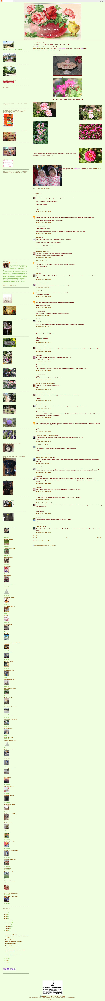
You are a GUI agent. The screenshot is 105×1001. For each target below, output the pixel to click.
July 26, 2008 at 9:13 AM (43, 307)
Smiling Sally (7, 758)
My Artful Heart (39, 300)
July (7, 930)
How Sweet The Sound (9, 585)
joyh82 (37, 290)
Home (67, 537)
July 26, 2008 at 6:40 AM (43, 279)
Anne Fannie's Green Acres (11, 896)
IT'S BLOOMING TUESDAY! (11, 947)
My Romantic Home (9, 697)
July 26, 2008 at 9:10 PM (43, 400)
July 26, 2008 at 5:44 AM (43, 233)
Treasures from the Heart (10, 740)
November (8, 922)
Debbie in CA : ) (40, 526)
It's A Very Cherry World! (10, 768)
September (8, 926)
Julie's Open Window (9, 841)
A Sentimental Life (8, 557)
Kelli (37, 273)
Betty (37, 487)
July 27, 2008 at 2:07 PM (43, 431)
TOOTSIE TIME (7, 575)
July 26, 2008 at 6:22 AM (43, 270)
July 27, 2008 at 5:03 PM (43, 441)
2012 (5, 910)
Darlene (38, 237)
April (7, 962)
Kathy (37, 355)
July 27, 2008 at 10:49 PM (44, 463)
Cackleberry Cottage (9, 795)
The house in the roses (10, 859)
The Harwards (7, 868)
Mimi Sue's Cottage (9, 822)
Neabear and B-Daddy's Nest (11, 850)
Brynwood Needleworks (10, 526)
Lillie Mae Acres (8, 728)
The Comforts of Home (9, 749)
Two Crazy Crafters (8, 786)
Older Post (99, 537)
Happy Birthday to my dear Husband (14, 945)
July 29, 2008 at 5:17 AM (43, 523)
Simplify (6, 633)
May (7, 960)
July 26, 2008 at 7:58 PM (43, 370)
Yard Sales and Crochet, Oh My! (12, 642)
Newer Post (35, 537)
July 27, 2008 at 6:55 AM (43, 417)
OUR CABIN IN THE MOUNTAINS (13, 954)
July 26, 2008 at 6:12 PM (43, 361)
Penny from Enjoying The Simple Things (46, 435)
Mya (37, 517)
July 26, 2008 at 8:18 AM (43, 287)
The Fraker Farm (8, 624)
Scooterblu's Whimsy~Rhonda (43, 392)
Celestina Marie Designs (10, 679)
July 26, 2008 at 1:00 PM (43, 351)
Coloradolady (7, 777)
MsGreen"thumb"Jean (9, 871)
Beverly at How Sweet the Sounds (41, 48)
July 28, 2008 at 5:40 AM (43, 483)
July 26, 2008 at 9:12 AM (43, 296)
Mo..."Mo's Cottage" (41, 444)
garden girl (38, 403)
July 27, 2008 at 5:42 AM (43, 408)
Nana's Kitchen (8, 884)
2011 (5, 912)
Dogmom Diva (7, 566)
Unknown (38, 215)
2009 (5, 916)
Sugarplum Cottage (41, 345)
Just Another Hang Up (9, 606)
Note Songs (7, 588)
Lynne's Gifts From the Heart (11, 706)
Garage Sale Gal (8, 652)
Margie (37, 466)
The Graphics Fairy (9, 536)
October (8, 924)
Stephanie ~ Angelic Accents (43, 502)
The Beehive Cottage (9, 597)
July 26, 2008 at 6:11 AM (43, 257)
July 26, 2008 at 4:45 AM (43, 222)
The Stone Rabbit (8, 716)
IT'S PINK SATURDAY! (10, 943)
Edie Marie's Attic (40, 260)
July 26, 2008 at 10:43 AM (44, 315)
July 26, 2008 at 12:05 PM (44, 326)
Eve (37, 318)
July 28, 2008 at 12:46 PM (44, 499)
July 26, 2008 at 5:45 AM (43, 247)
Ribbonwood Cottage (41, 251)
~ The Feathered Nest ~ (10, 548)
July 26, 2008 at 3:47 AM (43, 211)
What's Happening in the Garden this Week (15, 949)
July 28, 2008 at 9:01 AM (43, 491)
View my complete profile (9, 285)
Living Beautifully (8, 737)
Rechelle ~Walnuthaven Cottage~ (44, 457)
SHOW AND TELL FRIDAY (11, 932)
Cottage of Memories (9, 880)
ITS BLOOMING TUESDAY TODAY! (13, 941)
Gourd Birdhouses (9, 939)
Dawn (37, 195)
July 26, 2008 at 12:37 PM (44, 342)
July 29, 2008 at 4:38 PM (43, 532)
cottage (6, 615)
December (8, 920)
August (7, 928)
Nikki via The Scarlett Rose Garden (44, 383)
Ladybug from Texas (9, 670)
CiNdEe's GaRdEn (40, 282)
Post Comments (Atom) (45, 540)
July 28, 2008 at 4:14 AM (43, 472)
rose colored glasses (9, 832)
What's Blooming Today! (11, 934)
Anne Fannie (14, 262)
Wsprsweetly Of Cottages (10, 719)
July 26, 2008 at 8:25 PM (43, 389)
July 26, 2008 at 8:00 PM (43, 379)
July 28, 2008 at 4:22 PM (43, 513)
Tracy (37, 476)
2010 (5, 914)
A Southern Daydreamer (10, 688)
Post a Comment (37, 535)
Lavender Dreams (8, 539)
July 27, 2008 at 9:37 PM (43, 454)
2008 (5, 918)
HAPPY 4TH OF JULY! (10, 956)
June (7, 958)
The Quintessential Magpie (10, 813)
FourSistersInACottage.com (11, 893)
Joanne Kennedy (40, 421)
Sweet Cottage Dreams (9, 804)
